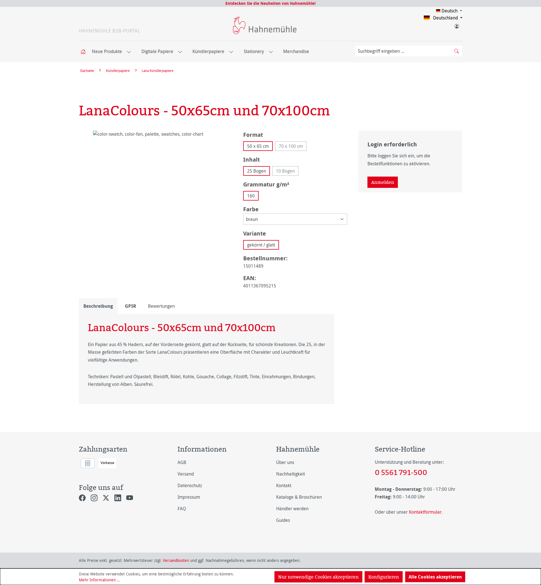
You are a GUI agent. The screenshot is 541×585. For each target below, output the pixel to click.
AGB (182, 462)
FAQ (182, 508)
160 (251, 196)
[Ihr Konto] (456, 25)
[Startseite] (85, 52)
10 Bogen (287, 172)
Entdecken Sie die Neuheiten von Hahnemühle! (270, 3)
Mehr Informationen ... (99, 579)
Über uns (285, 462)
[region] (155, 191)
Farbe (251, 209)
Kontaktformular (425, 512)
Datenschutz (190, 485)
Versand (186, 474)
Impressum (189, 497)
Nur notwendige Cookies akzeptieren (318, 577)
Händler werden (292, 508)
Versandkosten (176, 560)
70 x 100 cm (293, 147)
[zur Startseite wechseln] (264, 25)
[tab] (98, 306)
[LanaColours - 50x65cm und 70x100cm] (155, 191)
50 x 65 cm (258, 146)
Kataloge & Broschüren (299, 497)
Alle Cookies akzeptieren (435, 577)
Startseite (87, 70)
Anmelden (382, 182)
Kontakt (283, 485)
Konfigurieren (383, 577)
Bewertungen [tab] (161, 306)
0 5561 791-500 (401, 472)
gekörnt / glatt (261, 245)
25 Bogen (256, 171)
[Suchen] (456, 51)
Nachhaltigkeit (290, 474)
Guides (283, 520)
